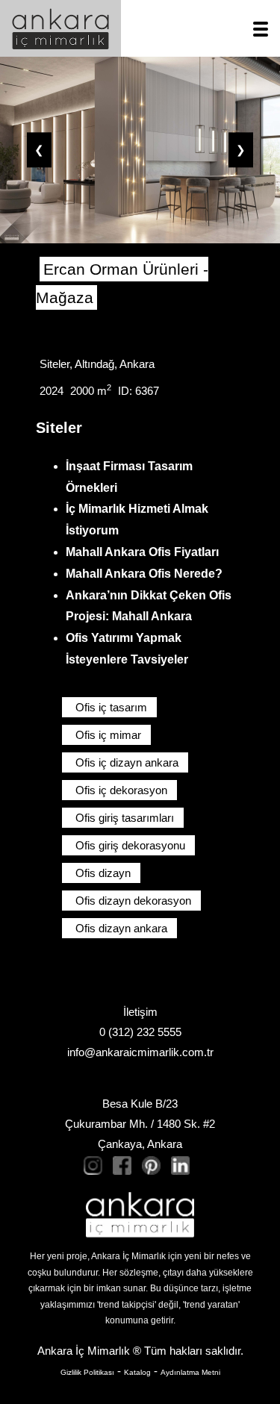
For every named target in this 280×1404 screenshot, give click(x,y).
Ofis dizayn (103, 873)
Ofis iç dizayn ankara (126, 762)
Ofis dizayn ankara (121, 928)
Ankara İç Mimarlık (83, 1350)
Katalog (137, 1372)
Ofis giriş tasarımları (124, 817)
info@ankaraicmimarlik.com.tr (140, 1052)
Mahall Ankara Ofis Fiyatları (142, 552)
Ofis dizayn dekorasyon (133, 900)
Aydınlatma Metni (190, 1372)
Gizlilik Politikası (87, 1372)
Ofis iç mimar (108, 734)
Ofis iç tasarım (111, 707)
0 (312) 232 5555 (140, 1032)
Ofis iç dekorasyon (121, 790)
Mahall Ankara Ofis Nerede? (144, 573)
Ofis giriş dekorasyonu (130, 845)
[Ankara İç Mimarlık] (140, 1214)
